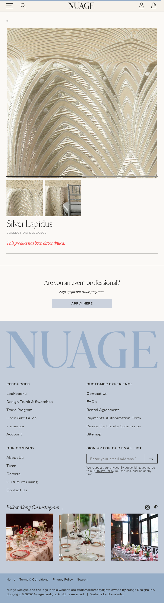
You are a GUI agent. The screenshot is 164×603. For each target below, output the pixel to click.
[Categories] (7, 20)
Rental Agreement (102, 410)
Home (10, 579)
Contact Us (96, 393)
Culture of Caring (22, 482)
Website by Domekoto (106, 594)
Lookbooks (16, 393)
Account (14, 434)
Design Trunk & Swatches (29, 402)
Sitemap (93, 434)
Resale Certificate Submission (113, 426)
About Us (15, 457)
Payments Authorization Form (113, 418)
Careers (13, 474)
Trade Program (19, 410)
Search (82, 579)
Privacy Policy (104, 471)
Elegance (38, 232)
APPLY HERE (82, 303)
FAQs (91, 402)
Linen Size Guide (21, 418)
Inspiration (15, 426)
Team (11, 465)
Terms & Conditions (33, 579)
